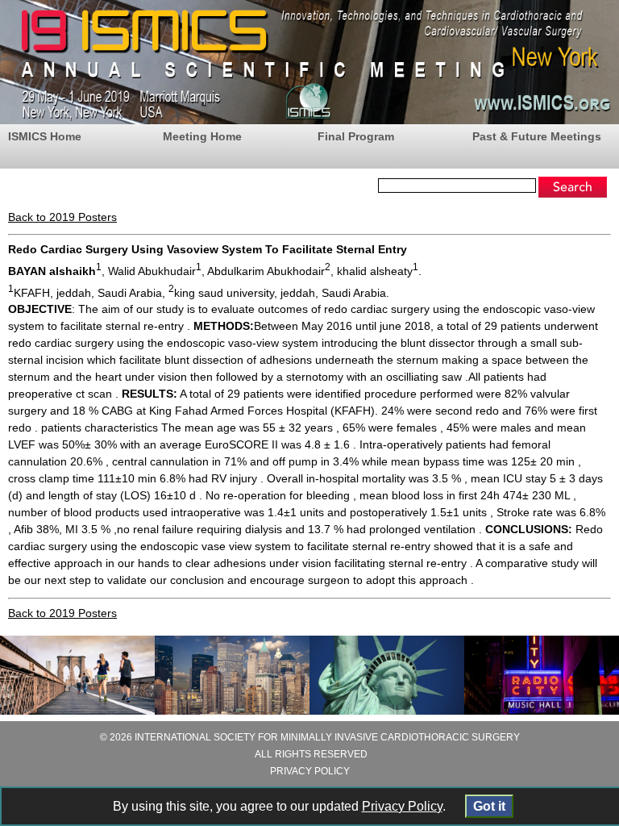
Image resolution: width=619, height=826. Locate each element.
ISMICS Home (44, 136)
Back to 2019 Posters (62, 217)
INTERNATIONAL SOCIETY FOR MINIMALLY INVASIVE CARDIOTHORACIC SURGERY (327, 737)
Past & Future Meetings (536, 136)
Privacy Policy (402, 806)
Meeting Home (202, 136)
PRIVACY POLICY (310, 771)
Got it (489, 806)
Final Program (356, 136)
